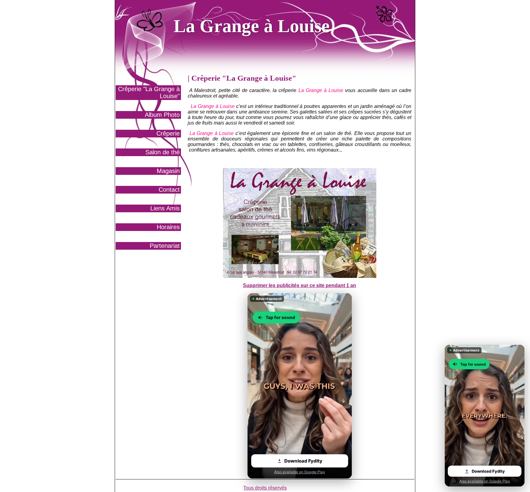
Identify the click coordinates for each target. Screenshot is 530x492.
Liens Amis (165, 208)
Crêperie (168, 133)
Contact (169, 189)
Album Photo (162, 114)
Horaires (168, 227)
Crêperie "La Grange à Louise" (149, 92)
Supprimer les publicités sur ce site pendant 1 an (299, 285)
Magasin (168, 170)
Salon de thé (162, 152)
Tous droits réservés (265, 487)
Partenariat (165, 245)
